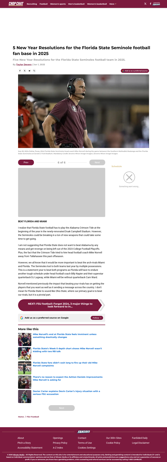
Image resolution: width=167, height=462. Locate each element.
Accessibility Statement (30, 447)
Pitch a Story (24, 442)
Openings (58, 438)
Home (21, 417)
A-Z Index (58, 447)
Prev (26, 162)
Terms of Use (85, 442)
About (21, 438)
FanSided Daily (140, 438)
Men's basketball (76, 4)
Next (97, 162)
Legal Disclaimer (140, 442)
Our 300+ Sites (113, 438)
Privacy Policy (60, 442)
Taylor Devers (24, 64)
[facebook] (150, 4)
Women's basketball (97, 4)
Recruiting (32, 4)
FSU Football (33, 417)
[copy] (34, 71)
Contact (82, 438)
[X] (145, 4)
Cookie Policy (113, 442)
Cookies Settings (87, 447)
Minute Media (18, 455)
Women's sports (58, 4)
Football (44, 4)
